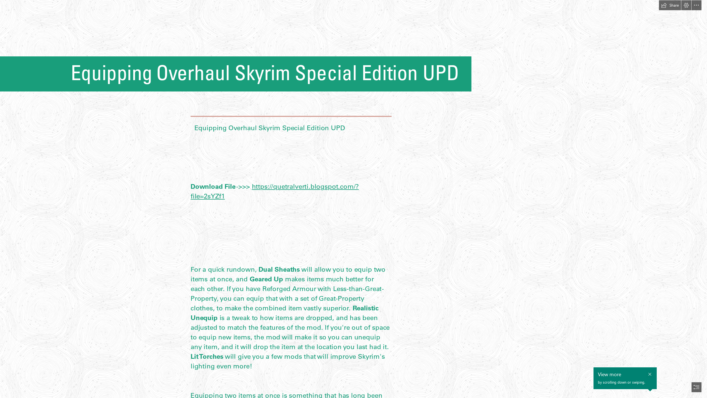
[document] (353, 199)
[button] (670, 5)
